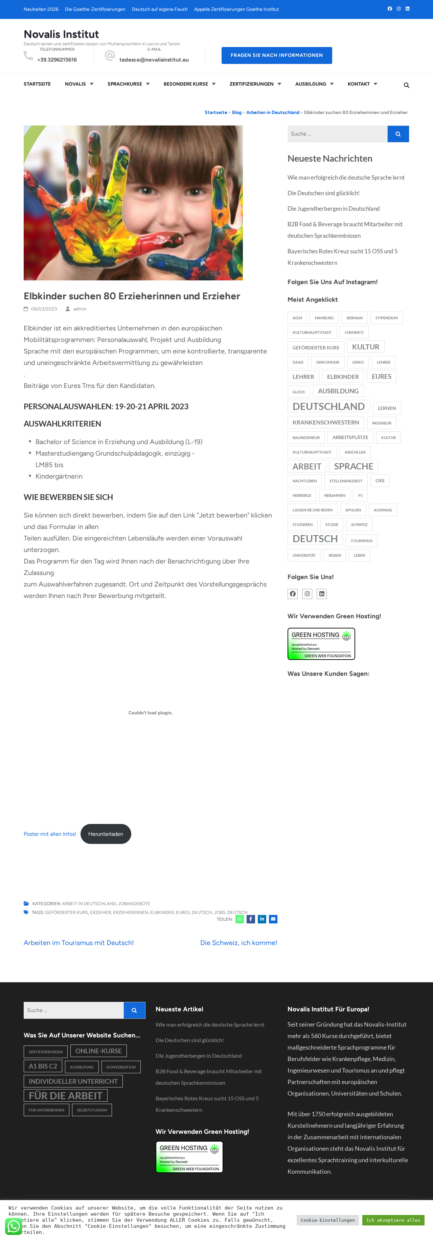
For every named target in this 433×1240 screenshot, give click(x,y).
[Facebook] (390, 8)
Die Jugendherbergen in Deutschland (334, 208)
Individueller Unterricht (73, 1081)
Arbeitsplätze (350, 437)
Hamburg (324, 318)
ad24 (297, 318)
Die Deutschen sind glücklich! (324, 193)
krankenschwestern (326, 422)
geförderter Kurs (66, 912)
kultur (366, 346)
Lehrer (383, 362)
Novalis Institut (61, 34)
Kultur (388, 437)
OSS (380, 480)
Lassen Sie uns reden (313, 510)
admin (80, 309)
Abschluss (355, 452)
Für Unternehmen (46, 1110)
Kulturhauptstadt (312, 452)
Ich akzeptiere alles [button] (393, 1220)
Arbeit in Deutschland (89, 903)
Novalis (75, 84)
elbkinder (162, 912)
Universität (304, 555)
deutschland (329, 406)
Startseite (37, 84)
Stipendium (386, 318)
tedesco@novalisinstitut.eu (154, 59)
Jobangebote (134, 903)
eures (183, 912)
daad (298, 362)
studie (331, 524)
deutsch (202, 912)
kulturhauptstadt (312, 332)
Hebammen (334, 495)
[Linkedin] (407, 8)
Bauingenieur (306, 437)
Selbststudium (92, 1110)
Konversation (121, 1067)
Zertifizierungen (252, 84)
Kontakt (359, 84)
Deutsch (315, 538)
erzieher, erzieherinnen (119, 912)
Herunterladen (105, 834)
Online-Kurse (98, 1051)
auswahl (383, 510)
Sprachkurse (125, 84)
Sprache (353, 466)
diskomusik (328, 362)
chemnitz (354, 332)
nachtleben (305, 481)
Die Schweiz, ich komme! (238, 943)
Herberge (302, 495)
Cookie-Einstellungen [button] (328, 1220)
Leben (359, 555)
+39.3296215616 (57, 59)
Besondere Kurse (186, 84)
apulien (353, 510)
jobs (219, 912)
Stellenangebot (346, 481)
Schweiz (359, 524)
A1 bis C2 (43, 1066)
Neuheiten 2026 (41, 9)
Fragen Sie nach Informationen (277, 55)
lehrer (303, 376)
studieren (303, 524)
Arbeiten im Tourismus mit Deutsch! (79, 943)
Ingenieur (381, 423)
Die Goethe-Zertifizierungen (95, 9)
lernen (387, 408)
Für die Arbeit (65, 1095)
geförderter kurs (316, 347)
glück (299, 392)
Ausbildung (310, 84)
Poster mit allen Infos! (50, 834)
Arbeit (307, 466)
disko (358, 362)
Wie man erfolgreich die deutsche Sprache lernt (346, 177)
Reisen (335, 555)
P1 (360, 495)
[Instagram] (399, 8)
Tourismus (361, 540)
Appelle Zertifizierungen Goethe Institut (236, 9)
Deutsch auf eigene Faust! (160, 9)
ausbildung (338, 391)
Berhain (355, 318)
